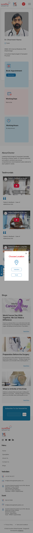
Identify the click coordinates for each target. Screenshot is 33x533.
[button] (26, 253)
